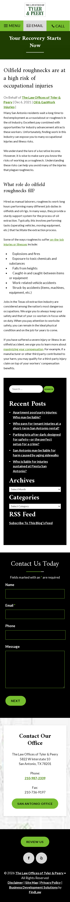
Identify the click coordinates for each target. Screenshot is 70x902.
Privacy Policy (50, 882)
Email (10, 605)
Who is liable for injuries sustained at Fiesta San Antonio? (30, 466)
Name (9, 585)
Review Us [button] (35, 842)
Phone (10, 626)
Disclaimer (15, 882)
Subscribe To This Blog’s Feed (31, 523)
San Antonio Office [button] (35, 803)
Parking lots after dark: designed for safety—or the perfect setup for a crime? (37, 439)
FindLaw (35, 892)
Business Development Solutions (33, 887)
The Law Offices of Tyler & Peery (39, 873)
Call (60, 26)
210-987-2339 (35, 778)
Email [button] (37, 25)
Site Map (31, 882)
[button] (11, 25)
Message (12, 646)
